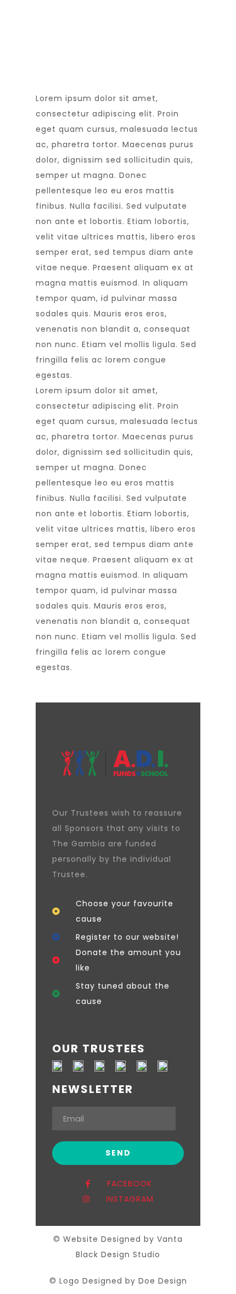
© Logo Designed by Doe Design (118, 1280)
